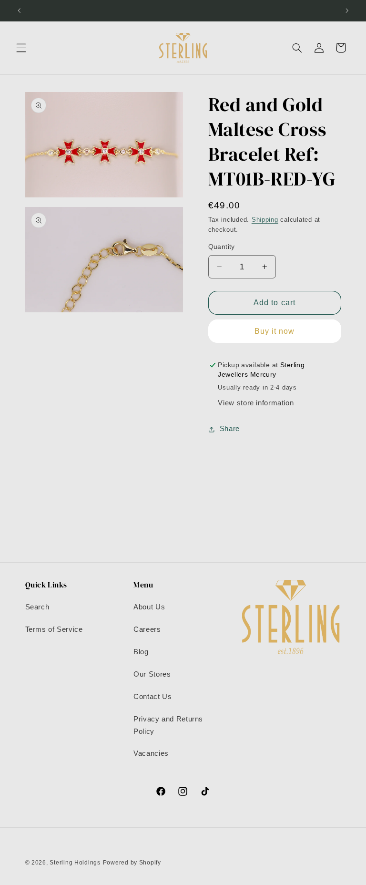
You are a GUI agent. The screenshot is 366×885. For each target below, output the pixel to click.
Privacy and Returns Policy (168, 725)
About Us (149, 607)
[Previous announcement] (19, 10)
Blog (141, 652)
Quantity (221, 246)
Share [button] (230, 428)
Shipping (265, 219)
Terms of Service (54, 629)
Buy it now (274, 331)
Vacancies (151, 753)
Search (37, 607)
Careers (147, 629)
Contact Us (152, 696)
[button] (21, 48)
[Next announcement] (346, 10)
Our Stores (152, 674)
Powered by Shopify (132, 862)
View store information (256, 403)
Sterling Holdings (75, 862)
